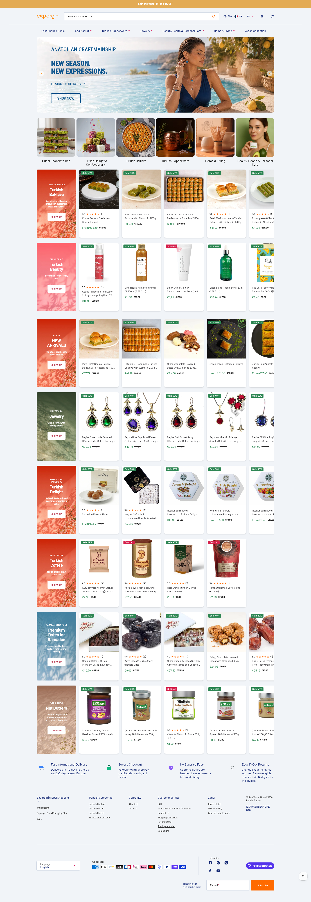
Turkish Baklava (97, 804)
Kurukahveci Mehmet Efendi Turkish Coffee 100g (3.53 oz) (97, 589)
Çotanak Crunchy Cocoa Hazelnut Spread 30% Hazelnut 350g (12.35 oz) (98, 732)
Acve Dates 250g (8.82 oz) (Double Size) (138, 662)
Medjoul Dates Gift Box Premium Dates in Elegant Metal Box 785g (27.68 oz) (96, 662)
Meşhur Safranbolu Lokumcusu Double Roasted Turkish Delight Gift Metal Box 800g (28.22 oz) (141, 516)
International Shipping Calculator (174, 808)
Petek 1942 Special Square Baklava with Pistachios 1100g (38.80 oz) (98, 365)
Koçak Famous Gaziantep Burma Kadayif (96, 220)
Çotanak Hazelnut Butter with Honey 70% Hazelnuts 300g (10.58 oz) (141, 732)
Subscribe (263, 885)
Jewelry (145, 30)
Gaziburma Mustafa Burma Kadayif (266, 365)
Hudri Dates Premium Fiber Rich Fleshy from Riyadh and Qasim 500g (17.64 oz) (267, 662)
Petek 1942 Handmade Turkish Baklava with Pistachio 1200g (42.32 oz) (225, 220)
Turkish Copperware (114, 30)
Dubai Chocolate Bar (99, 817)
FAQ (230, 16)
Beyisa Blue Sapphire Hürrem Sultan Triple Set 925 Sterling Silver (140, 439)
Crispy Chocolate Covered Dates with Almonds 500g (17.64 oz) (223, 659)
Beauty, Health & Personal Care (182, 30)
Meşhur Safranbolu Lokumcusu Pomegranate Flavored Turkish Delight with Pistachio (225, 512)
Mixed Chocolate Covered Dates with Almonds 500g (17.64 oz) (181, 365)
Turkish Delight (96, 808)
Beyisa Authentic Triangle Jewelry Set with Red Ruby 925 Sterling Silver (226, 439)
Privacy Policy (215, 808)
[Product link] (99, 204)
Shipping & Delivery (167, 817)
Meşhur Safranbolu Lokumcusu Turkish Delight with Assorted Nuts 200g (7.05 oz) (183, 512)
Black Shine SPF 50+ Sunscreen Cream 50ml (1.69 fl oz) (183, 289)
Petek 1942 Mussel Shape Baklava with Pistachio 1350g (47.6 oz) (183, 216)
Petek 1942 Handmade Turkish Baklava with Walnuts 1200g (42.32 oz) (141, 365)
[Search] (214, 16)
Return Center (165, 821)
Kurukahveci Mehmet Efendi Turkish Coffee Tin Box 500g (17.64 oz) (140, 589)
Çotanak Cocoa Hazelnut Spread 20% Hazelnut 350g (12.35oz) (224, 732)
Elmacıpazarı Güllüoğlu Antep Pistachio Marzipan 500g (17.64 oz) (268, 220)
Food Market (81, 30)
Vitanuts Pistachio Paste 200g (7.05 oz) (183, 736)
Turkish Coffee (96, 813)
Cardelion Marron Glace (94, 514)
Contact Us (163, 813)
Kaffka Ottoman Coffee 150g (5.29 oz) (224, 589)
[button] (262, 16)
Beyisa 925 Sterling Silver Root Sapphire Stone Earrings (268, 439)
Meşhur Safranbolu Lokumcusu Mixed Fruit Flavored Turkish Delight (265, 512)
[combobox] (141, 16)
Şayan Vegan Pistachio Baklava (226, 363)
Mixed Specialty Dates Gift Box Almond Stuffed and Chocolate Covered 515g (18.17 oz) (184, 662)
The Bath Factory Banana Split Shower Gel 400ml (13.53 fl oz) (268, 289)
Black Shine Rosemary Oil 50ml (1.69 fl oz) (226, 289)
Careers (133, 808)
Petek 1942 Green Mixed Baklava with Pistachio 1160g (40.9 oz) (140, 216)
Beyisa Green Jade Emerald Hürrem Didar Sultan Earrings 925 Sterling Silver (98, 439)
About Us (133, 804)
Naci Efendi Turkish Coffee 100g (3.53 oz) (181, 589)
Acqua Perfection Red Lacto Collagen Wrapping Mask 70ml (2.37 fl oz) (98, 293)
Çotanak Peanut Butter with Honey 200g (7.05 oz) (267, 732)
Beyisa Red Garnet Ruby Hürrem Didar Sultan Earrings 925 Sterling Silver (183, 439)
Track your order (166, 826)
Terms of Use (214, 804)
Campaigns (163, 830)
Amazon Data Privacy (219, 813)
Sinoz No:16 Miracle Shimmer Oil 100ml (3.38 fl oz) (140, 289)
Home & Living (223, 30)
